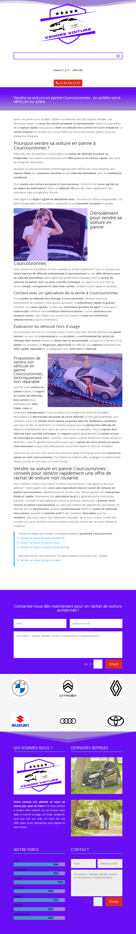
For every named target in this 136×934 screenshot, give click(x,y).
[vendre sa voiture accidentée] (96, 793)
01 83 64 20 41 (70, 83)
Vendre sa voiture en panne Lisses (40, 542)
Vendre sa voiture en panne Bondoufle (43, 538)
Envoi (113, 664)
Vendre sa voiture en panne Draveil (41, 560)
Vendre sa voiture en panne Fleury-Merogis (45, 547)
